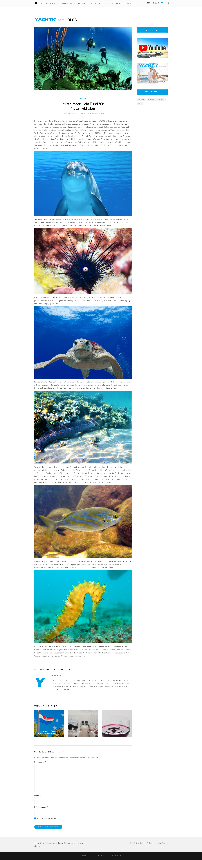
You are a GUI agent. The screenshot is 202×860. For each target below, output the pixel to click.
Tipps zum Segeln (85, 3)
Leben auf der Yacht (66, 3)
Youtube (101, 856)
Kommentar (40, 762)
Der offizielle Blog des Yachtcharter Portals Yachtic (149, 843)
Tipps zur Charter (47, 3)
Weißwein (161, 100)
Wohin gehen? (101, 3)
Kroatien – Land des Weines (115, 734)
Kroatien (141, 100)
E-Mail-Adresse (41, 807)
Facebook (85, 856)
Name (37, 795)
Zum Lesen (114, 3)
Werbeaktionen (128, 3)
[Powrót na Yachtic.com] (162, 3)
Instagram (116, 856)
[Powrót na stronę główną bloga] (37, 3)
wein (140, 103)
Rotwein (151, 100)
